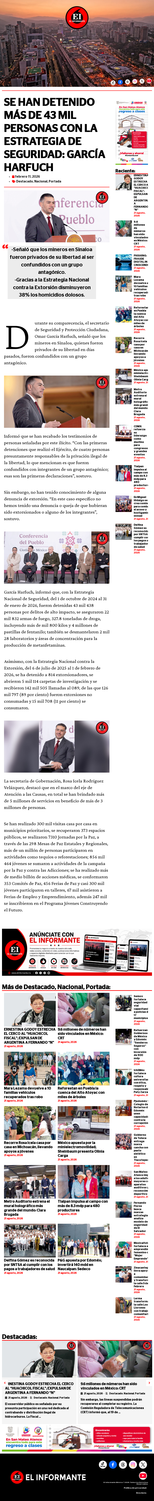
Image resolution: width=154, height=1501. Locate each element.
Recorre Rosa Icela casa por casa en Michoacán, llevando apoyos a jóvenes (28, 1147)
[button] (5, 1383)
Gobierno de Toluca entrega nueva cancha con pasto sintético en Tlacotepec (141, 1147)
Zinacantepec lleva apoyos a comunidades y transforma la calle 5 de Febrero (143, 1277)
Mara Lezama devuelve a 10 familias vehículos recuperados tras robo (142, 286)
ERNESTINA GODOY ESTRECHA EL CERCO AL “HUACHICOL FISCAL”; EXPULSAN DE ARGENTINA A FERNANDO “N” (39, 1388)
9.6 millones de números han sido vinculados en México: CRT (82, 1034)
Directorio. (141, 1493)
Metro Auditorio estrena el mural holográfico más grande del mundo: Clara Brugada (141, 402)
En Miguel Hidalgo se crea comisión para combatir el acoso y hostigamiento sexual (143, 506)
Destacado (24, 181)
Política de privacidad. (135, 1488)
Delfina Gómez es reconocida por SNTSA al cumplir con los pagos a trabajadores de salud (29, 1265)
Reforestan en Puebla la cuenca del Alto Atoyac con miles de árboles (141, 317)
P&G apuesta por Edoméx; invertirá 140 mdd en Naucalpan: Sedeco (80, 1265)
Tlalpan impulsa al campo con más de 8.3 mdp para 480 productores (142, 476)
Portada (55, 181)
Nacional (40, 181)
